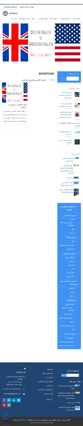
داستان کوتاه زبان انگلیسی (67, 326)
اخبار (72, 241)
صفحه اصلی (76, 19)
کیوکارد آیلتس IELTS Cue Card (67, 224)
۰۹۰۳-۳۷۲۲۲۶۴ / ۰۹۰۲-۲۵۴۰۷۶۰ (12, 389)
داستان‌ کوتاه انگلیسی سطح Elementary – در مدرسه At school (65, 115)
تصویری (72, 322)
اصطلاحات (71, 261)
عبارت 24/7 (70, 178)
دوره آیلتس (49, 385)
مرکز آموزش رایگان (48, 373)
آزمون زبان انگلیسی (70, 215)
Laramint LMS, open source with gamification (41, 423)
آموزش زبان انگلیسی (69, 253)
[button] (49, 399)
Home (51, 80)
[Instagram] (9, 405)
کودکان (72, 292)
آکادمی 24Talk (71, 237)
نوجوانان (71, 296)
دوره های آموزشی (66, 19)
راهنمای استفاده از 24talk (66, 245)
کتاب (72, 329)
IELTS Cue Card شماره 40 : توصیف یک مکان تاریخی (65, 95)
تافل (73, 229)
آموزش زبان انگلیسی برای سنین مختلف (69, 283)
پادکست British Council (68, 309)
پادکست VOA (68, 314)
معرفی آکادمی (70, 249)
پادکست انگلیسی (69, 305)
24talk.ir (23, 420)
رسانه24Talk (71, 300)
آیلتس (72, 219)
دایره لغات (71, 265)
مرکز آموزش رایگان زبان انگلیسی (68, 208)
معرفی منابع (71, 273)
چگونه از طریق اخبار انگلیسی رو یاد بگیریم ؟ (66, 184)
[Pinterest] (4, 405)
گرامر (72, 269)
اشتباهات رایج (70, 258)
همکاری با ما (49, 377)
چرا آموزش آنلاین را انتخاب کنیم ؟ (67, 159)
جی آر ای (71, 233)
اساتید (33, 19)
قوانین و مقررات (48, 394)
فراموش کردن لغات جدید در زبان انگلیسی (65, 105)
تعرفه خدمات (53, 19)
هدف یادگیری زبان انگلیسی (66, 345)
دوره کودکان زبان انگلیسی (45, 389)
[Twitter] (9, 400)
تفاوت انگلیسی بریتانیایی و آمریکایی (17, 106)
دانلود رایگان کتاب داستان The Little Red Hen (66, 191)
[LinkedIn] (14, 400)
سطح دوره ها (70, 338)
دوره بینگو (50, 369)
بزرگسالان (71, 288)
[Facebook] (4, 400)
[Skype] (19, 400)
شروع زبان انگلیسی (70, 334)
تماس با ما (14, 19)
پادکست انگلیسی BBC (66, 318)
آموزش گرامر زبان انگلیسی (45, 381)
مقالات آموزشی (43, 19)
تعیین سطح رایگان (24, 19)
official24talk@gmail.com (12, 394)
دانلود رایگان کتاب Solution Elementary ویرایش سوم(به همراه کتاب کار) (66, 170)
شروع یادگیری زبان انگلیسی (66, 342)
